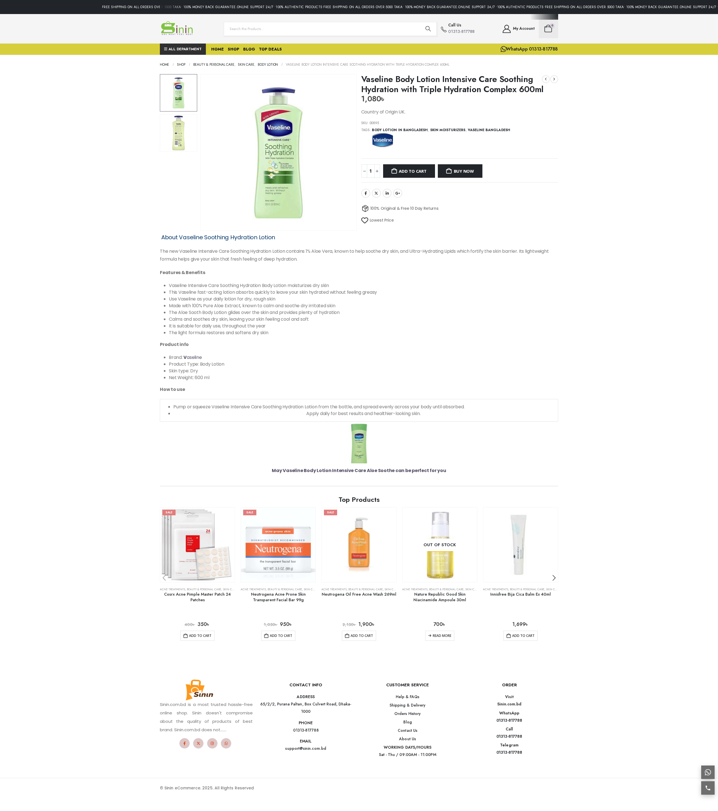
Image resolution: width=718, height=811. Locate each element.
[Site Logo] (178, 28)
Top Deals (270, 49)
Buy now (464, 171)
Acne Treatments (172, 589)
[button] (201, 152)
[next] (554, 79)
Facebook (365, 193)
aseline (192, 357)
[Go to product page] (520, 544)
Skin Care (230, 589)
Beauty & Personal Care (204, 589)
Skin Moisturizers (448, 130)
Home (217, 49)
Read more (442, 635)
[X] (198, 743)
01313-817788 (509, 720)
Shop (233, 49)
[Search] (428, 29)
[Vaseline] (382, 140)
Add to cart (413, 171)
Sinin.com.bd (509, 704)
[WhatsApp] (226, 743)
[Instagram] (212, 743)
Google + (397, 193)
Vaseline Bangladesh (489, 130)
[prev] (546, 79)
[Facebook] (184, 743)
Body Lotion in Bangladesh (400, 130)
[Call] (708, 788)
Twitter (376, 193)
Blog (249, 49)
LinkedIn (387, 193)
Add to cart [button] (200, 635)
